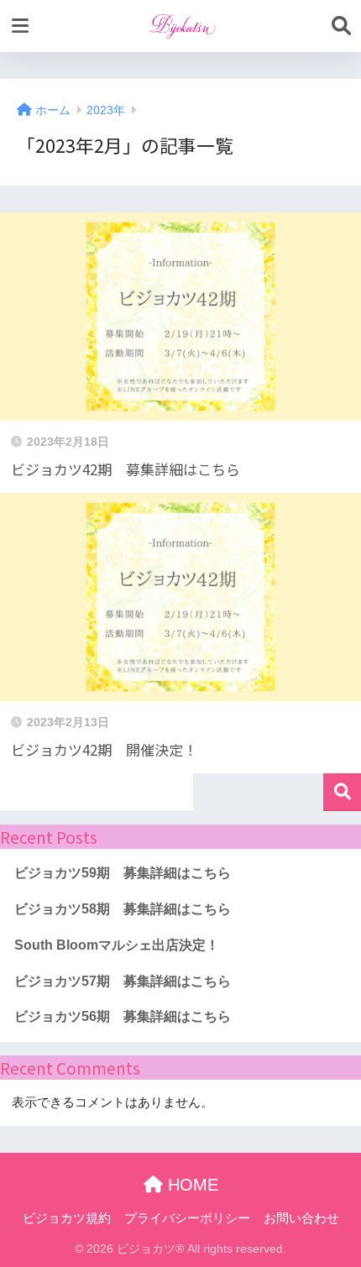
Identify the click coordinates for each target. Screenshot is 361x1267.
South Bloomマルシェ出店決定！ (116, 945)
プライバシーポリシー (187, 1218)
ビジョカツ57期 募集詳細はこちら (122, 981)
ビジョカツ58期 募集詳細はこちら (122, 909)
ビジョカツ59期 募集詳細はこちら (122, 873)
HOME (190, 1184)
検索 (342, 792)
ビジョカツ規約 (67, 1218)
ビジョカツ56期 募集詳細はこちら (122, 1016)
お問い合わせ (301, 1218)
